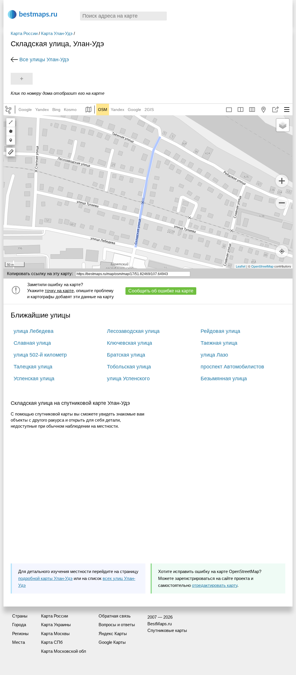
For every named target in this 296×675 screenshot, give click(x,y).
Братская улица (126, 355)
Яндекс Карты (113, 633)
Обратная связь (115, 615)
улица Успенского (128, 378)
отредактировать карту (214, 585)
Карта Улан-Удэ (57, 33)
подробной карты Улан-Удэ (45, 578)
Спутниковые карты (167, 630)
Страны (19, 615)
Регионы (20, 633)
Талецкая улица (33, 367)
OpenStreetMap (262, 266)
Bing (56, 109)
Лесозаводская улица (133, 331)
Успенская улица (34, 378)
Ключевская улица (129, 343)
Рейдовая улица (220, 331)
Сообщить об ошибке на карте (160, 290)
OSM (102, 109)
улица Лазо (214, 355)
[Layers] (282, 125)
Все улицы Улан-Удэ (44, 59)
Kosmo (70, 109)
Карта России (24, 33)
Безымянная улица (224, 378)
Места (18, 642)
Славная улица (32, 343)
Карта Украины (56, 624)
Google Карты (112, 642)
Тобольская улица (129, 367)
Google (25, 109)
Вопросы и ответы (117, 624)
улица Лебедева (33, 331)
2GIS (149, 109)
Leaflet (240, 266)
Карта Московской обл (63, 651)
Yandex (42, 109)
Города (19, 624)
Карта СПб (52, 642)
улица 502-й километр (40, 355)
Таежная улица (219, 343)
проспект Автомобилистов (232, 367)
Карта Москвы (55, 633)
